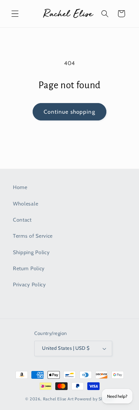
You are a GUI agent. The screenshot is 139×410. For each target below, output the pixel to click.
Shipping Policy (31, 252)
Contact (22, 219)
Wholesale (25, 203)
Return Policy (29, 268)
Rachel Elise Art (58, 398)
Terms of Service (33, 236)
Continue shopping (69, 111)
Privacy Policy (29, 284)
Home (20, 187)
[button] (15, 13)
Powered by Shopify (94, 398)
